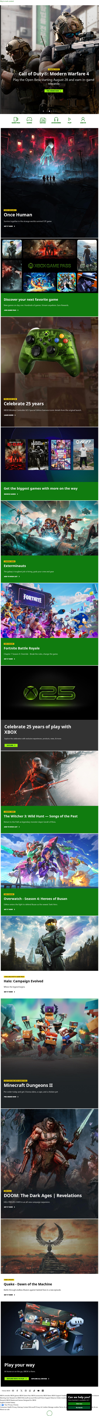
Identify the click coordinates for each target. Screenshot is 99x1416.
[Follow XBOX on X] (21, 1390)
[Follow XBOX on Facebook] (17, 1390)
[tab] (47, 111)
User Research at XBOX (14, 1398)
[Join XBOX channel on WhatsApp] (30, 1390)
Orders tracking (61, 1398)
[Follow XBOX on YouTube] (38, 1390)
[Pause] (43, 111)
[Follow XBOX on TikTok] (34, 1390)
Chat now (79, 1404)
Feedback (65, 1395)
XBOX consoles (5, 1395)
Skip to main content (7, 1)
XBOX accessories (37, 1395)
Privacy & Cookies (41, 1407)
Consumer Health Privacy (8, 1407)
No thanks (79, 1407)
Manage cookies (53, 1407)
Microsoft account (28, 1398)
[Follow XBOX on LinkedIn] (42, 1390)
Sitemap (20, 1407)
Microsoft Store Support (42, 1398)
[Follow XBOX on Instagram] (25, 1390)
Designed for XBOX (29, 1400)
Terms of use (63, 1407)
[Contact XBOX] (13, 1390)
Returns (53, 1398)
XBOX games (14, 1395)
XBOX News (47, 1395)
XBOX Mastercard (12, 1400)
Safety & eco (93, 1407)
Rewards (3, 1400)
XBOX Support (56, 1395)
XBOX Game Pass (25, 1395)
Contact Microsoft (29, 1407)
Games (20, 1400)
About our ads (4, 1409)
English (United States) (7, 1402)
